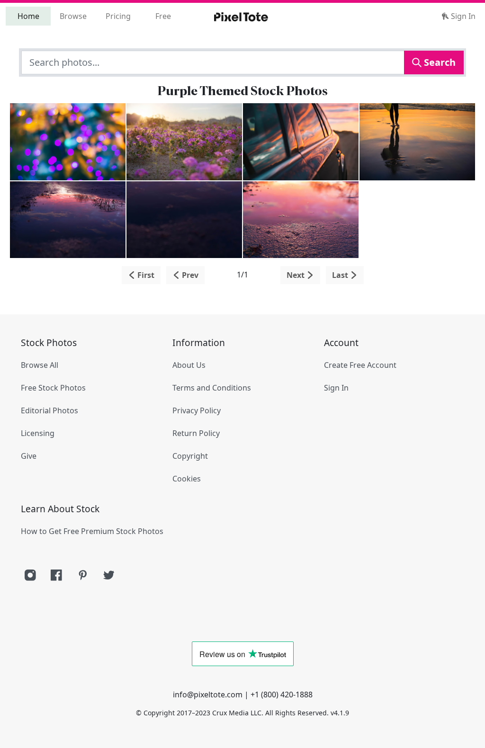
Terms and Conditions (211, 388)
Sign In (462, 16)
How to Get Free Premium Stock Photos (92, 531)
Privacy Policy (196, 410)
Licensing (37, 433)
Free (163, 16)
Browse (73, 16)
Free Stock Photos (53, 388)
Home (28, 16)
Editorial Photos (49, 410)
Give (28, 456)
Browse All (39, 365)
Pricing (118, 16)
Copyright (190, 456)
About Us (189, 365)
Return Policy (196, 433)
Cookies (186, 478)
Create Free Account (360, 365)
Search (439, 62)
